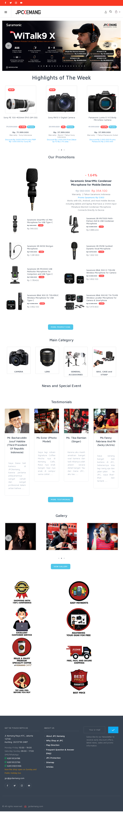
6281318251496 (14, 766)
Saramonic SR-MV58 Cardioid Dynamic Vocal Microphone (99, 247)
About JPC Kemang (55, 736)
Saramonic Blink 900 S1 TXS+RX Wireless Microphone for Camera (101, 271)
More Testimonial (60, 499)
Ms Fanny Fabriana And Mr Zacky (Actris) (106, 441)
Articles (49, 766)
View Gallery (61, 566)
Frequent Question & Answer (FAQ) (60, 751)
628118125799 (13, 762)
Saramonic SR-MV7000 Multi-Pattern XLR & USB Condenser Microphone (100, 221)
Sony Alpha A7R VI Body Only (102, 117)
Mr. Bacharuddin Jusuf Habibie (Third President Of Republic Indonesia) (17, 445)
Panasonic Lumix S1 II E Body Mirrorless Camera (61, 118)
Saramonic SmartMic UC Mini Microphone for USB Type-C (40, 221)
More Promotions (60, 327)
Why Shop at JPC (54, 740)
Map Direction (52, 745)
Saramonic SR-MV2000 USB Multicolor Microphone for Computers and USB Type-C (40, 271)
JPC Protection (53, 758)
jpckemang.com (35, 806)
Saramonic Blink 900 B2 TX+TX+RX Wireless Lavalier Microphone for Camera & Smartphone (102, 297)
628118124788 (13, 758)
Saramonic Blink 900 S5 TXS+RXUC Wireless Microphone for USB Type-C (42, 297)
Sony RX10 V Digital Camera (20, 117)
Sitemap (50, 762)
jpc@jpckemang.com (14, 778)
